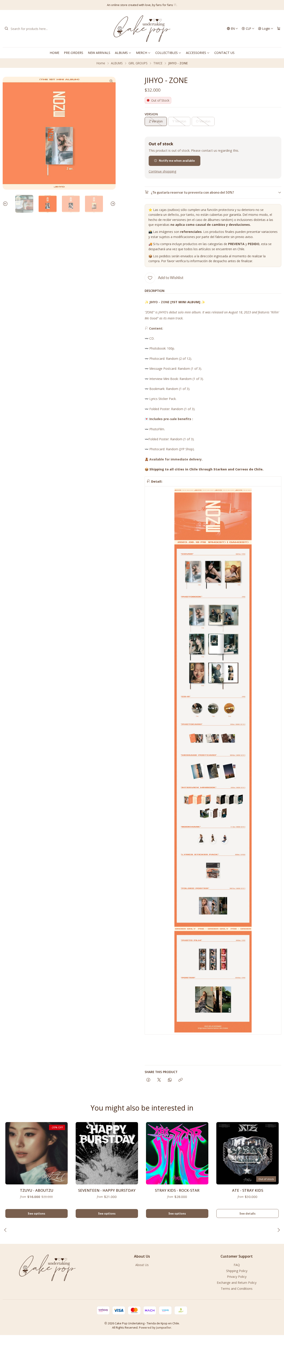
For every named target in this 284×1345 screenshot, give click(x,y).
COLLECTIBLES (166, 53)
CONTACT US (224, 53)
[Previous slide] (6, 204)
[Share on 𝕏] (159, 1080)
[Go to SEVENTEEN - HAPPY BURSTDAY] (107, 1153)
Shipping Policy (236, 1271)
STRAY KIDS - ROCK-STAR (177, 1190)
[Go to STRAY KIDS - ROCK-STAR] (177, 1153)
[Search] (6, 28)
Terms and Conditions (236, 1288)
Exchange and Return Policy (236, 1282)
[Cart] (278, 29)
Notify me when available (177, 160)
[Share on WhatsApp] (170, 1080)
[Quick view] (62, 1152)
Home (101, 63)
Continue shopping (162, 171)
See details (247, 1213)
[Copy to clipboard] (180, 1080)
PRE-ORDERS (73, 53)
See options (36, 1213)
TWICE (157, 63)
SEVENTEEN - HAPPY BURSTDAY (107, 1190)
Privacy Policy (237, 1276)
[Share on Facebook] (148, 1080)
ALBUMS (121, 53)
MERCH (141, 53)
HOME (54, 53)
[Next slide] (112, 204)
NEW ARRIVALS (99, 53)
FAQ (237, 1265)
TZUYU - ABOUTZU (36, 1190)
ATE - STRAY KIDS (247, 1190)
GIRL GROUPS (138, 63)
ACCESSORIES (196, 53)
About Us (142, 1265)
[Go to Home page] (142, 28)
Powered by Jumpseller (155, 1327)
